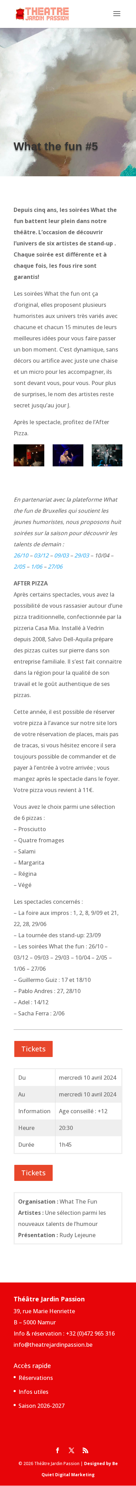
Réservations (35, 1378)
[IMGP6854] (107, 456)
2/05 (19, 566)
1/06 (36, 566)
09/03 (61, 555)
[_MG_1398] (29, 456)
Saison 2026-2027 (41, 1406)
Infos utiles (33, 1392)
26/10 (21, 555)
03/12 (41, 555)
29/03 (81, 555)
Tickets (33, 1048)
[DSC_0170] (68, 456)
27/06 (55, 566)
